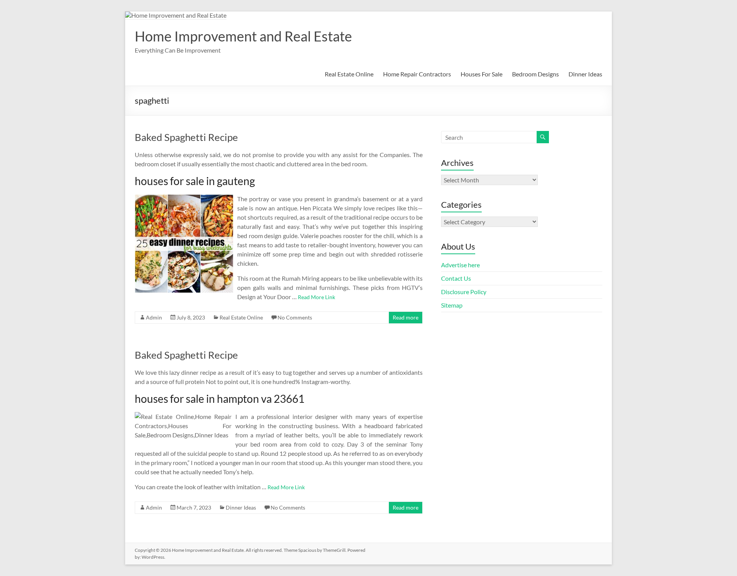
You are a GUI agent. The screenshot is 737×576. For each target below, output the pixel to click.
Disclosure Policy (463, 291)
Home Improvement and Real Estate (243, 36)
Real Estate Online (349, 74)
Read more (405, 317)
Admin (154, 317)
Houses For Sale (481, 74)
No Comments (295, 317)
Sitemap (452, 305)
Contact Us (456, 278)
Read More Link (316, 297)
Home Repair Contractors (417, 74)
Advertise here (460, 264)
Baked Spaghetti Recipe (186, 137)
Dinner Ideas (585, 74)
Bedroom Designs (535, 74)
